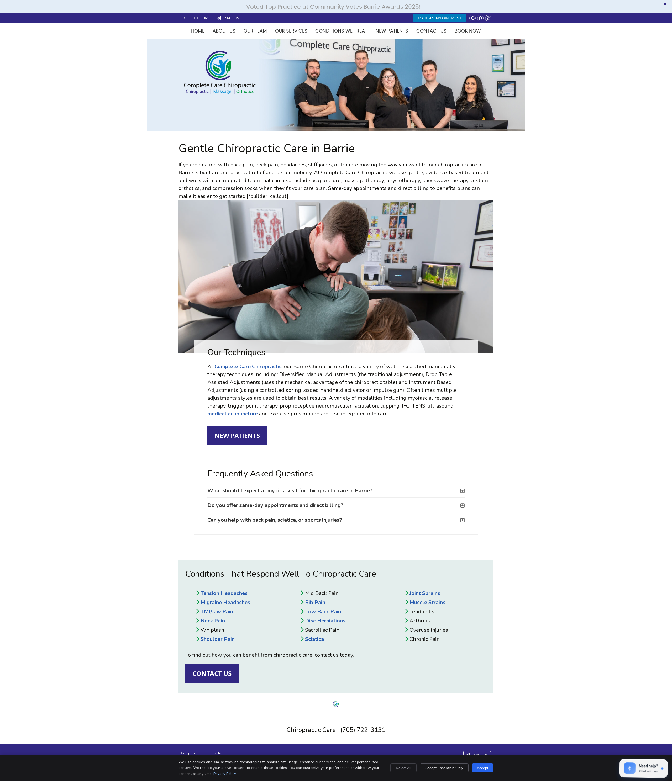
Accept (482, 768)
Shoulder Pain (218, 639)
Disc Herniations (325, 620)
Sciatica (314, 639)
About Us (224, 31)
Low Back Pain (323, 611)
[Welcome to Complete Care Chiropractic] (220, 92)
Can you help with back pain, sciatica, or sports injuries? (274, 520)
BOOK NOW (468, 31)
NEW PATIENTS (237, 435)
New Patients (392, 31)
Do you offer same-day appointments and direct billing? (275, 505)
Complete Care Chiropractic (248, 366)
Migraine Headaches (225, 602)
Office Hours (196, 17)
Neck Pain (213, 620)
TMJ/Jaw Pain (217, 611)
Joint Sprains (425, 593)
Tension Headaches (224, 593)
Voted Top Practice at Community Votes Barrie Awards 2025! (333, 7)
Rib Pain (315, 602)
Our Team (255, 31)
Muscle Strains (427, 602)
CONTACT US (212, 673)
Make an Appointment (439, 17)
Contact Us (431, 31)
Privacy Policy (224, 773)
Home (197, 31)
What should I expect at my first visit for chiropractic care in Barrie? (289, 490)
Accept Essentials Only (444, 768)
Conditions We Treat (341, 31)
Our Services (291, 31)
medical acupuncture (232, 413)
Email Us (231, 17)
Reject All (403, 768)
